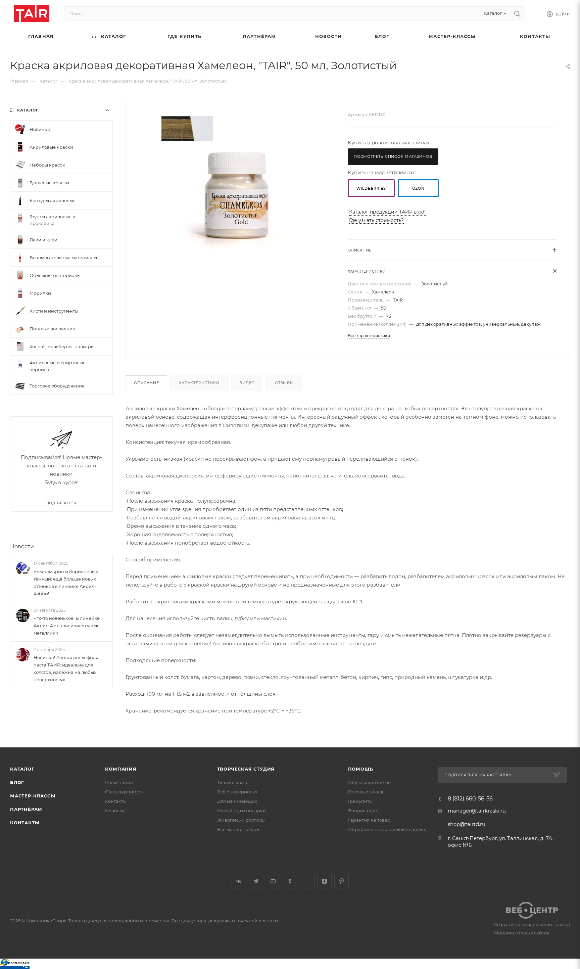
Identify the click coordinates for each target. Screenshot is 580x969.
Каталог (22, 769)
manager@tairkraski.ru (477, 811)
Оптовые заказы (366, 791)
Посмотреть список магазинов (393, 156)
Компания (120, 769)
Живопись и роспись (240, 820)
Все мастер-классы (238, 829)
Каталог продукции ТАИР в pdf (387, 212)
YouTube (273, 881)
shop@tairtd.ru (466, 824)
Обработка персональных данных (387, 829)
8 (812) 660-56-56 (470, 798)
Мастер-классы (32, 795)
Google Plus (307, 881)
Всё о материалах (237, 791)
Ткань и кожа (232, 782)
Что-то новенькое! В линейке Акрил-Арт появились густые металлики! (67, 625)
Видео (247, 382)
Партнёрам (26, 809)
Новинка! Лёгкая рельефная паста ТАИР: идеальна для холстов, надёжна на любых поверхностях (66, 668)
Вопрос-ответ (363, 810)
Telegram (256, 881)
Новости (22, 546)
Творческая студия (246, 769)
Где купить (360, 801)
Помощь (360, 769)
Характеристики (199, 382)
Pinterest (341, 881)
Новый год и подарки (241, 810)
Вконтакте (239, 881)
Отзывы (284, 382)
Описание (146, 382)
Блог (17, 782)
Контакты (24, 822)
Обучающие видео (369, 782)
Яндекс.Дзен (324, 881)
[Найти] (517, 13)
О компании (119, 782)
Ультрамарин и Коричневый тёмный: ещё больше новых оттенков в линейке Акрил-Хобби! (66, 582)
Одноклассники (290, 881)
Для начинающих (237, 801)
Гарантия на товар (369, 820)
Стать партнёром (124, 791)
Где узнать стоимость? (376, 220)
